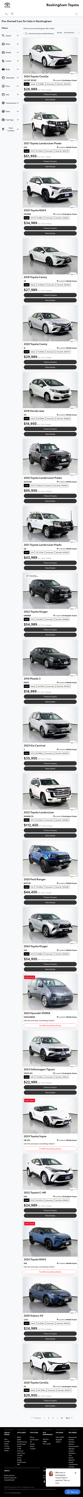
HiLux (32, 1437)
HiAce (32, 1446)
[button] (76, 14)
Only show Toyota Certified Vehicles (41, 33)
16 (62, 1418)
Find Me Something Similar (50, 1025)
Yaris (6, 1439)
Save (72, 73)
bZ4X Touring (22, 1442)
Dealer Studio (16, 1493)
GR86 (45, 1441)
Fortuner (20, 1451)
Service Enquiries (10, 1477)
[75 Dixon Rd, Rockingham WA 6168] (12, 14)
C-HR (19, 1448)
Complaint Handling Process (48, 1489)
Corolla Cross (19, 1456)
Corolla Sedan (7, 1449)
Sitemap (17, 1489)
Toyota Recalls (9, 1480)
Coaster (33, 1448)
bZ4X (19, 1439)
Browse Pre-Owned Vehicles (73, 1439)
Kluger (19, 1460)
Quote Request (72, 1459)
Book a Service (9, 1475)
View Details (50, 99)
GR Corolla (47, 1444)
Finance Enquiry (50, 94)
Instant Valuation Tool (72, 1453)
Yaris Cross (21, 1453)
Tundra (32, 1444)
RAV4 (19, 1437)
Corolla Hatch (7, 1442)
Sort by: (59, 32)
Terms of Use (34, 1489)
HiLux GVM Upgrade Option (60, 1439)
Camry (6, 1446)
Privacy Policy (25, 1489)
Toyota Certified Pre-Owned (73, 1464)
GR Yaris (46, 1439)
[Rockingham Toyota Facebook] (44, 1481)
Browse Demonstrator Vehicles (74, 1446)
